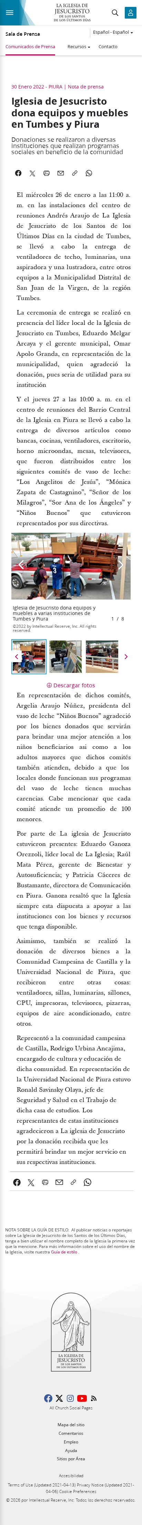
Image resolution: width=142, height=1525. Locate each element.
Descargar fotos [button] (74, 685)
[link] (17, 1182)
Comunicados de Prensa (30, 46)
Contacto (108, 46)
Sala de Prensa (23, 34)
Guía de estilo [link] (64, 1252)
